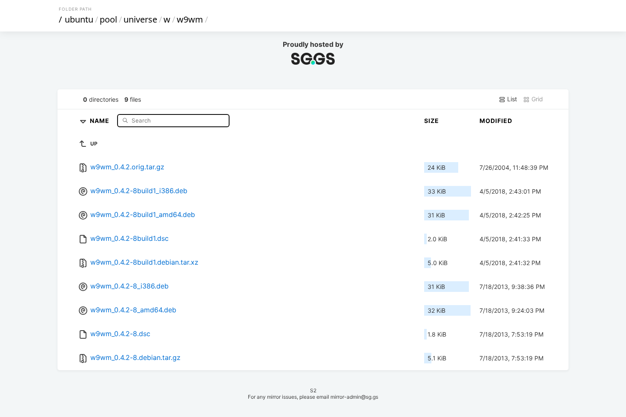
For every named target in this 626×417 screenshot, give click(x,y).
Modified (496, 120)
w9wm (190, 19)
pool (108, 19)
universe (140, 19)
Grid (536, 99)
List (511, 99)
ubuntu (79, 19)
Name (100, 120)
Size (431, 120)
